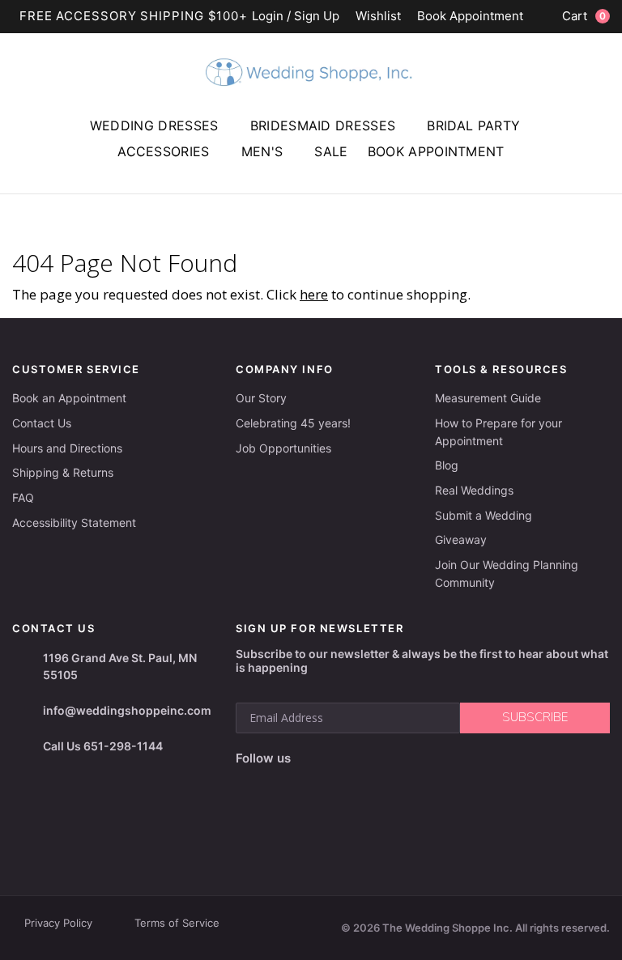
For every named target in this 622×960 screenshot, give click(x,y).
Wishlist (378, 16)
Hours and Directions (67, 448)
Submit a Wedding (483, 515)
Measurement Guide (488, 398)
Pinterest (359, 784)
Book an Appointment (69, 398)
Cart (584, 15)
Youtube (319, 784)
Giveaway (461, 539)
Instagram (282, 784)
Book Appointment (470, 16)
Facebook (249, 784)
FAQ (23, 497)
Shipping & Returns (62, 472)
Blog (446, 465)
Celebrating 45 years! (293, 423)
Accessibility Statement (74, 522)
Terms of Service (176, 922)
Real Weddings (474, 490)
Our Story (261, 398)
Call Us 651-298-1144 (103, 746)
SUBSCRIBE (535, 717)
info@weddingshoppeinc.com (127, 710)
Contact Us (41, 423)
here (314, 294)
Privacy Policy (58, 922)
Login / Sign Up (295, 16)
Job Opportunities (283, 448)
